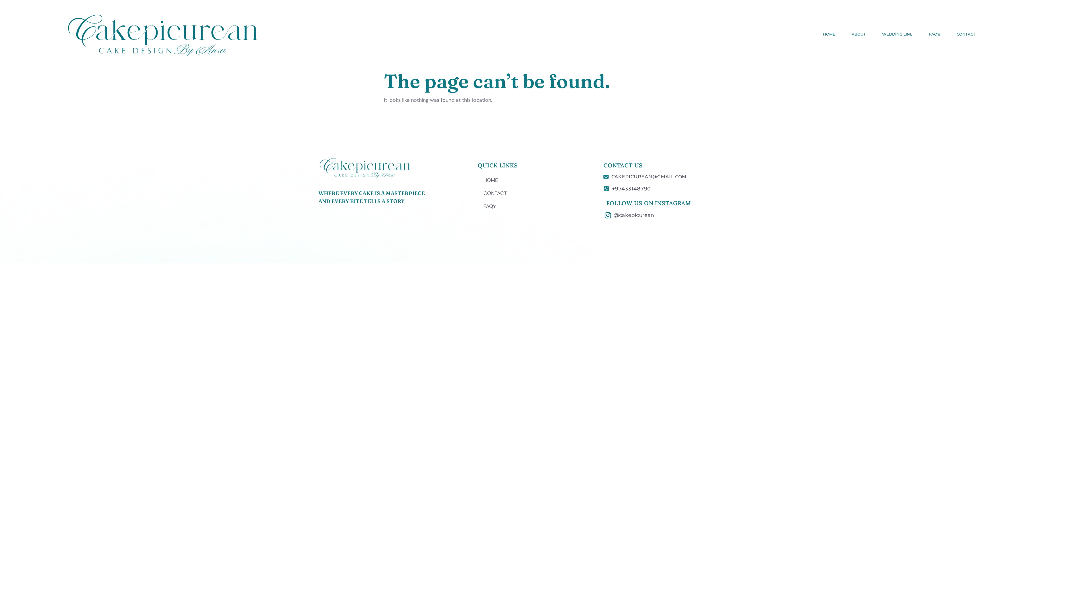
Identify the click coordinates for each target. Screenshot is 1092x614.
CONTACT (966, 34)
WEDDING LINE (897, 34)
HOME (829, 34)
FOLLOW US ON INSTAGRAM (648, 203)
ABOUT (859, 34)
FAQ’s (934, 34)
